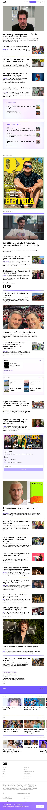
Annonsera (26, 767)
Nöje (8, 127)
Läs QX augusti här (7, 211)
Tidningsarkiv (27, 773)
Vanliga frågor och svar (29, 771)
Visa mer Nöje (40, 717)
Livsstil (4, 771)
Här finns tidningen (28, 775)
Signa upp (40, 806)
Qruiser (4, 775)
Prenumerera (26, 778)
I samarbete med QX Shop (12, 111)
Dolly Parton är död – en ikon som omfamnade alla (20, 142)
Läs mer (4, 683)
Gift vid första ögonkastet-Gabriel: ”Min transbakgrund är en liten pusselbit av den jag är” (21, 129)
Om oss (25, 769)
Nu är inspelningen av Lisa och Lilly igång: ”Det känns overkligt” (21, 135)
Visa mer (40, 360)
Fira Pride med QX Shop (14, 113)
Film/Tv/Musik (10, 133)
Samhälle (5, 767)
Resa (4, 773)
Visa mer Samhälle (39, 696)
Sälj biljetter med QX (8, 370)
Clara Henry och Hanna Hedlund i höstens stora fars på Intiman (21, 107)
